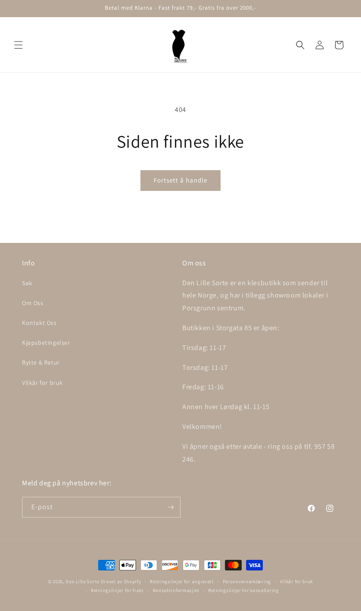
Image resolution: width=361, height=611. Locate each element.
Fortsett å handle (180, 180)
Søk (27, 283)
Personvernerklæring (247, 581)
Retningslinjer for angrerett (182, 581)
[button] (18, 45)
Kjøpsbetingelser (46, 342)
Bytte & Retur (41, 362)
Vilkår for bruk (42, 383)
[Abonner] (170, 507)
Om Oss (33, 303)
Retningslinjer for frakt (117, 590)
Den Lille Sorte (82, 581)
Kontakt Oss (39, 323)
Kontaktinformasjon (176, 590)
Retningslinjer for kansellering (243, 590)
